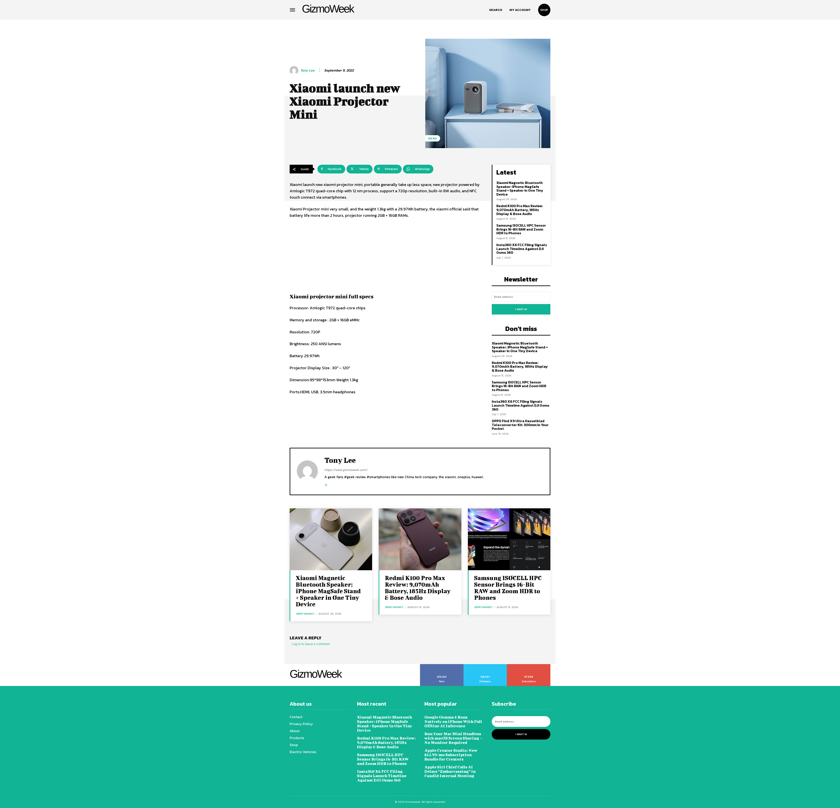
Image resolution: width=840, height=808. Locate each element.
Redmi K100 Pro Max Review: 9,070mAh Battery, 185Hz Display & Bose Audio (519, 209)
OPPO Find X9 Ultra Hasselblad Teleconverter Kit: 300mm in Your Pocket (520, 424)
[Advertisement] (386, 255)
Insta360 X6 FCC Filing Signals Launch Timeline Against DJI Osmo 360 (521, 248)
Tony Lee (307, 70)
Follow (485, 665)
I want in (521, 309)
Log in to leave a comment (311, 644)
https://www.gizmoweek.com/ (345, 469)
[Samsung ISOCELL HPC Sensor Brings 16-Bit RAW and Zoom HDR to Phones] (509, 539)
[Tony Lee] (295, 70)
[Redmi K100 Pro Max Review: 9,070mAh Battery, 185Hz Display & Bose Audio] (420, 539)
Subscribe (528, 665)
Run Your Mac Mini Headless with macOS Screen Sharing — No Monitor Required (453, 738)
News (432, 138)
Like (441, 665)
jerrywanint (305, 614)
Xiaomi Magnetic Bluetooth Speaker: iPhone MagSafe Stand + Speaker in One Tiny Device (519, 188)
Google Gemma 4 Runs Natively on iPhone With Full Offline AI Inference (453, 721)
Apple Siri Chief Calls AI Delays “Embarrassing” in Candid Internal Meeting (450, 771)
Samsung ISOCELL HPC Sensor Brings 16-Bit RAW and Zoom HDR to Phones (521, 229)
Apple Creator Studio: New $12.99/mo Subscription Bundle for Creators (450, 754)
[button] (495, 10)
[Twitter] (326, 484)
